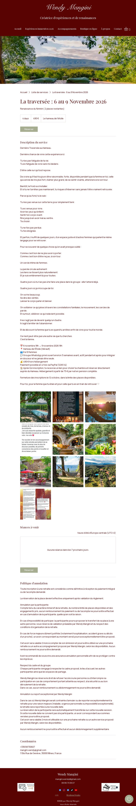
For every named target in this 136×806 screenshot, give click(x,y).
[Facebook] (60, 790)
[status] (97, 532)
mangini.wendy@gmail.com (68, 779)
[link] (29, 129)
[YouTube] (76, 790)
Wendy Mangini (68, 774)
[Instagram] (64, 790)
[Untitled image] (35, 406)
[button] (128, 29)
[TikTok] (72, 790)
